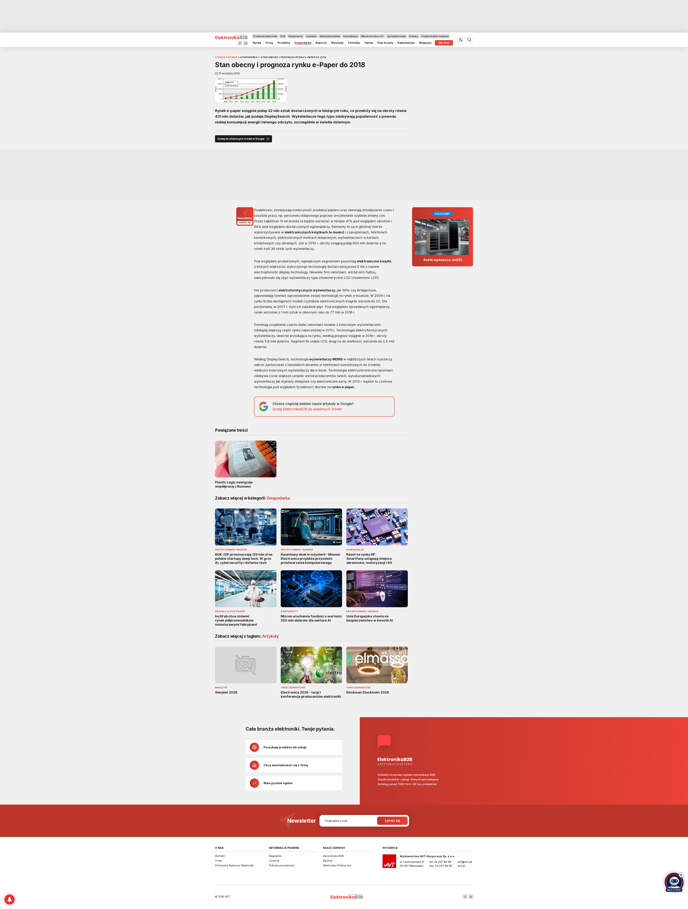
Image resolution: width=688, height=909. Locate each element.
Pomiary (413, 36)
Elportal (327, 860)
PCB (282, 36)
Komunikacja (350, 36)
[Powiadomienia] (9, 899)
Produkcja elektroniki (265, 36)
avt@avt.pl (465, 862)
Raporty (321, 42)
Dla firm (444, 42)
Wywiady (337, 42)
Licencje (274, 860)
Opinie (368, 42)
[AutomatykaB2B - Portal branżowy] (231, 37)
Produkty (284, 42)
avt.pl (461, 865)
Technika (354, 42)
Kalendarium (406, 42)
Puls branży (385, 42)
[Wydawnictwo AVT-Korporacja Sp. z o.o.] (389, 862)
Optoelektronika (396, 36)
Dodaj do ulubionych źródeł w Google (241, 138)
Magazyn (425, 42)
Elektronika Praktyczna (337, 865)
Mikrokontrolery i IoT (372, 36)
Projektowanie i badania (434, 36)
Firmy (269, 42)
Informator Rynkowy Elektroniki (234, 865)
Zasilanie (311, 36)
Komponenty (295, 36)
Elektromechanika (330, 36)
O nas (218, 860)
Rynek (257, 42)
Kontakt (220, 856)
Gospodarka (302, 42)
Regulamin (275, 856)
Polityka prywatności (282, 865)
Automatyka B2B (333, 856)
